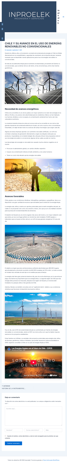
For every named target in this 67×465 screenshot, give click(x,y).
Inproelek (59, 16)
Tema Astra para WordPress (51, 460)
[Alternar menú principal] (63, 17)
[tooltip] (2, 24)
